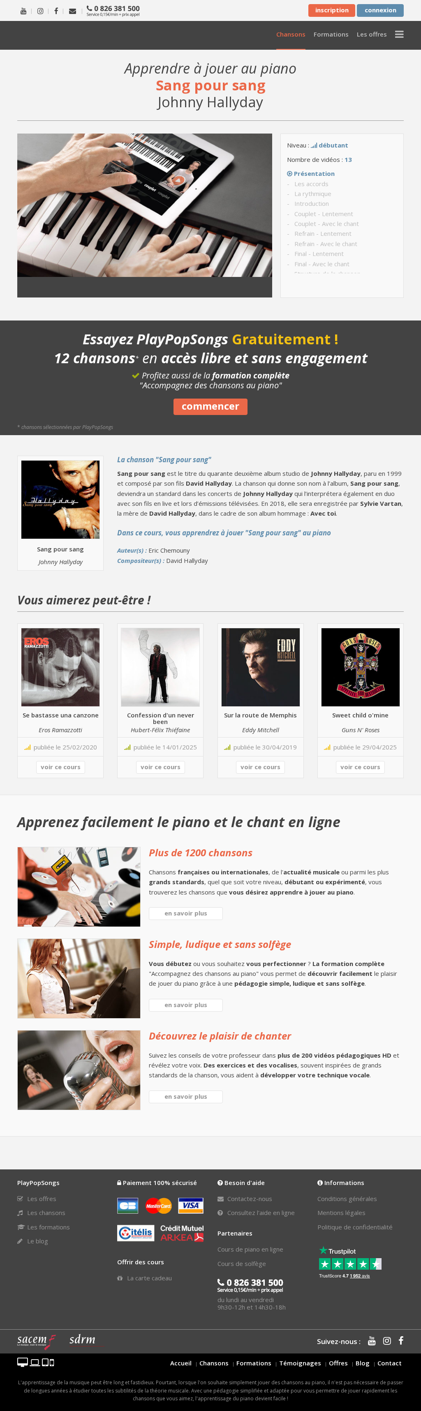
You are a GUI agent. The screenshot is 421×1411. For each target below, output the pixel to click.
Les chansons (45, 1212)
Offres (338, 1363)
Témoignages (300, 1363)
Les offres (40, 1198)
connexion (380, 10)
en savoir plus (185, 913)
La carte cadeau (148, 1278)
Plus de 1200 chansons (200, 852)
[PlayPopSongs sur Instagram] (40, 10)
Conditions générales (347, 1198)
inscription (332, 10)
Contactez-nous (249, 1198)
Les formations (47, 1227)
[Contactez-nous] (72, 10)
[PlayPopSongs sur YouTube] (23, 10)
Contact (389, 1363)
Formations (253, 1363)
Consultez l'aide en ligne (260, 1212)
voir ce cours (61, 767)
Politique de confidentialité (355, 1227)
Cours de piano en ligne (250, 1249)
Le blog (36, 1241)
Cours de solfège (241, 1263)
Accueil (181, 1363)
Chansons (214, 1363)
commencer (210, 406)
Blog (363, 1363)
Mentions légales (341, 1212)
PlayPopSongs (62, 35)
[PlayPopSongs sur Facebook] (56, 10)
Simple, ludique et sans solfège (220, 944)
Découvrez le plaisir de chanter (220, 1035)
